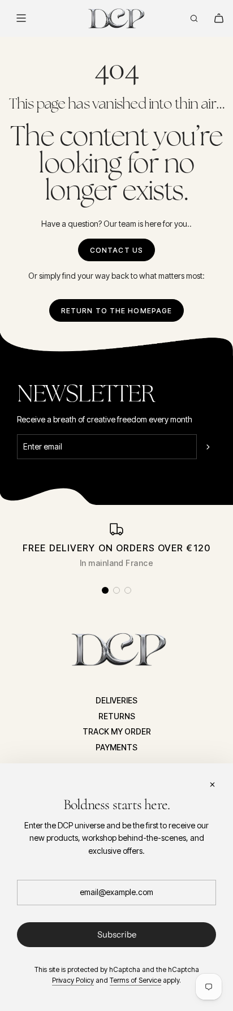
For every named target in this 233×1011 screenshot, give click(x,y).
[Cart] (218, 18)
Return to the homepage (116, 310)
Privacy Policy (73, 980)
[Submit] (209, 446)
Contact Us (116, 250)
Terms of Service (135, 980)
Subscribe (116, 934)
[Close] (212, 784)
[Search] (194, 18)
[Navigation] (20, 18)
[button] (105, 590)
